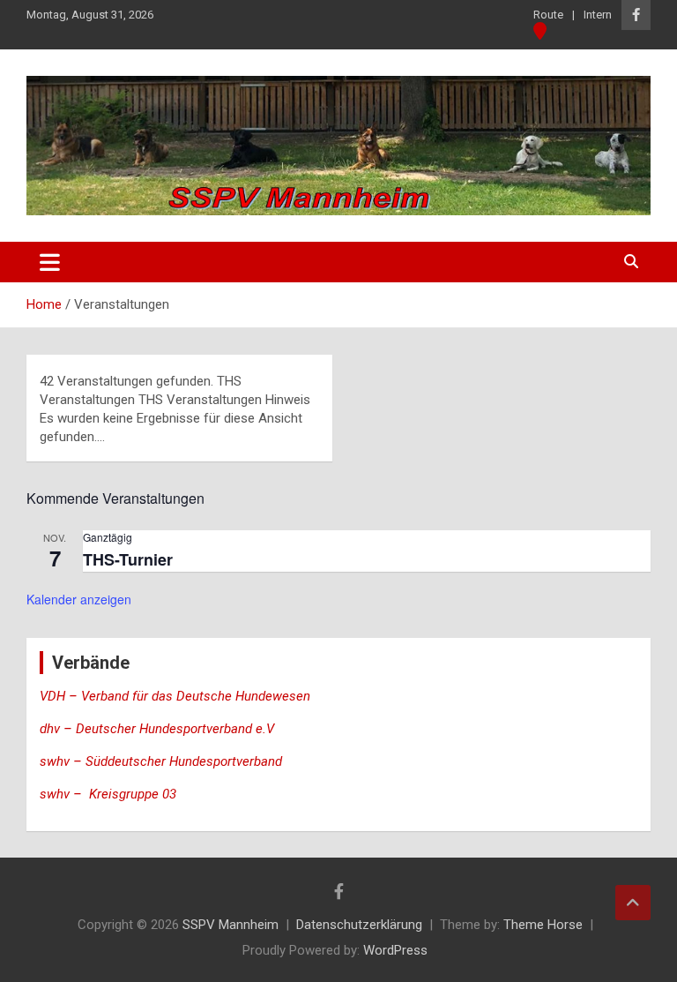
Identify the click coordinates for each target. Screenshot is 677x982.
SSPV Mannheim (230, 925)
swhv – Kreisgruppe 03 (110, 794)
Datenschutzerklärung (359, 925)
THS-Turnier (128, 559)
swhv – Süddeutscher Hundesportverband (161, 761)
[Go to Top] (633, 902)
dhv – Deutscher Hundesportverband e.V (157, 729)
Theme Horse (543, 925)
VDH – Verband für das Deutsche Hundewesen (175, 696)
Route (548, 14)
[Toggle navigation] (49, 262)
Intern (598, 14)
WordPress (395, 950)
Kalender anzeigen (78, 599)
